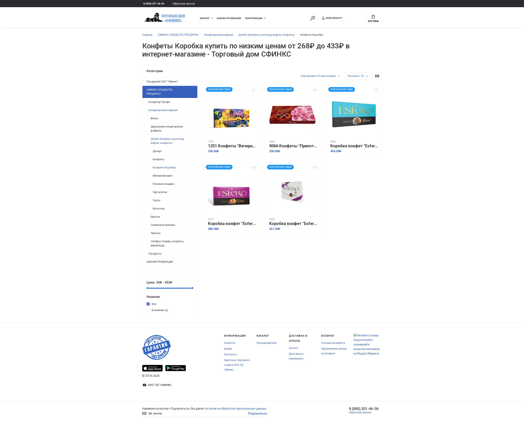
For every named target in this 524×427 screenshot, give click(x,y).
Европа (155, 216)
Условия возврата (333, 342)
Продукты (155, 253)
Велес (154, 118)
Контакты (230, 354)
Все (154, 303)
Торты (156, 200)
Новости (229, 342)
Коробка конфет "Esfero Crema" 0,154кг (232, 223)
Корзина (373, 21)
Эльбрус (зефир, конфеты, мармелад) (167, 243)
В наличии (159, 310)
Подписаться (257, 413)
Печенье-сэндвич (163, 183)
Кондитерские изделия (163, 110)
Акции (228, 348)
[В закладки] (254, 90)
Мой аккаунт (334, 18)
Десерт (157, 151)
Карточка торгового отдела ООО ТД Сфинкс (237, 365)
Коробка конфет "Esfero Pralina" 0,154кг (293, 223)
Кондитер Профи (159, 101)
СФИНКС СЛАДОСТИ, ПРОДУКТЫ (160, 91)
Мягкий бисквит (163, 175)
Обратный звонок (184, 3)
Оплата (293, 348)
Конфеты (158, 159)
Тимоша (155, 233)
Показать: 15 (355, 75)
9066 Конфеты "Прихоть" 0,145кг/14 (293, 146)
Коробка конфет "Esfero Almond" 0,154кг (354, 146)
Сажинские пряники (163, 224)
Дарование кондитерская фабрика (167, 128)
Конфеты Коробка (164, 167)
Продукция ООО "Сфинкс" (162, 81)
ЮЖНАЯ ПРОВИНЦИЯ (160, 261)
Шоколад (158, 208)
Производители (266, 342)
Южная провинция (229, 18)
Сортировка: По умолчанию (318, 75)
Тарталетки (160, 192)
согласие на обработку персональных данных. (235, 408)
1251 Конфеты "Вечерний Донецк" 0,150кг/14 (232, 146)
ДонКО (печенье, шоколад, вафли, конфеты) (167, 140)
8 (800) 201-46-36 (153, 3)
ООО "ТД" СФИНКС (160, 384)
